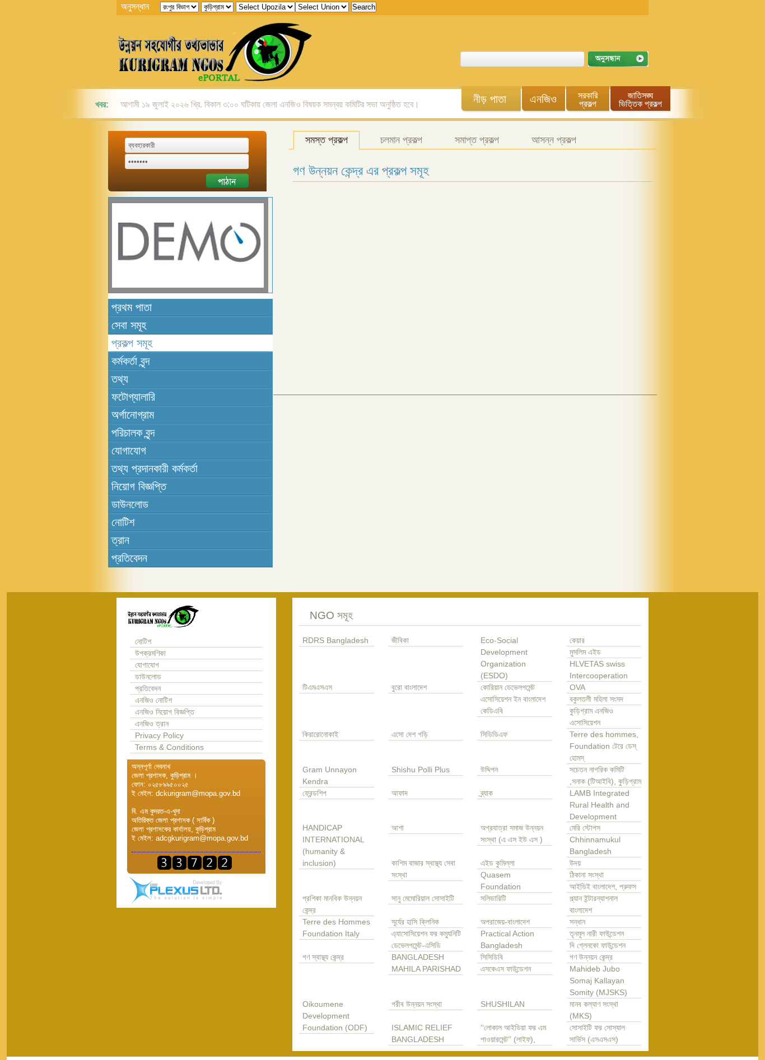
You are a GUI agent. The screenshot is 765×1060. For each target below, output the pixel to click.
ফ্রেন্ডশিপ (314, 793)
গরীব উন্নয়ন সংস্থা (416, 1004)
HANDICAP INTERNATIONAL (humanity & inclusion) (333, 845)
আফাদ (399, 793)
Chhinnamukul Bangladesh (595, 846)
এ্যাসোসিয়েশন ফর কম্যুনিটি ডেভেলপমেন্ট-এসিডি (426, 940)
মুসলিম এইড (585, 652)
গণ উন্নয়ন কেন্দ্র (591, 957)
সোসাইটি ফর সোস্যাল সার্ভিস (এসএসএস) (597, 1034)
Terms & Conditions (169, 747)
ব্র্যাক (487, 793)
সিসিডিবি (492, 957)
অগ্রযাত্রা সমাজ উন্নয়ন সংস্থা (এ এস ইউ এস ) (512, 834)
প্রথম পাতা (131, 307)
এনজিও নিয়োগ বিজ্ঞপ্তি (164, 712)
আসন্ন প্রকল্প (553, 140)
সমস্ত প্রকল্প (326, 140)
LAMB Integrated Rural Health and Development (599, 805)
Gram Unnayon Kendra (329, 776)
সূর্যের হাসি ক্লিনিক (415, 922)
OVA (577, 687)
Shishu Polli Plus (420, 770)
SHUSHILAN (503, 1004)
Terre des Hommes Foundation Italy (336, 928)
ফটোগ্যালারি (133, 397)
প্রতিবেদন (129, 558)
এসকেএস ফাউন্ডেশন (506, 969)
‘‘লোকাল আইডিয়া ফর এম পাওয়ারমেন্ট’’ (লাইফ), (513, 1034)
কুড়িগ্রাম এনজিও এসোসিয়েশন (591, 717)
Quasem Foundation (501, 881)
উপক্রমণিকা (150, 653)
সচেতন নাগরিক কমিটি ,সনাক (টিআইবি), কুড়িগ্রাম (605, 776)
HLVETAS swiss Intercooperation (599, 670)
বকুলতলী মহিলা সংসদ (596, 699)
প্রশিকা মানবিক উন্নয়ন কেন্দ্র (332, 904)
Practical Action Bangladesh (507, 940)
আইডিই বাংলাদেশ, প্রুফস (603, 887)
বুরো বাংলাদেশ (409, 687)
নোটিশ (122, 522)
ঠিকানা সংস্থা (587, 875)
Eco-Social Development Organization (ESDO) (504, 658)
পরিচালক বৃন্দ (133, 432)
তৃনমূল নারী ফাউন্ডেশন (597, 934)
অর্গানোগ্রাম (132, 415)
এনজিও (543, 99)
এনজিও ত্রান (152, 724)
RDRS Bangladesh (335, 640)
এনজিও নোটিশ (153, 700)
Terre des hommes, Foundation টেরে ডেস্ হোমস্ (604, 746)
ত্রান (120, 540)
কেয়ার (577, 640)
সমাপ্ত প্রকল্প (477, 140)
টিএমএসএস (317, 687)
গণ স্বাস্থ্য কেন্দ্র (323, 957)
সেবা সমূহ (128, 325)
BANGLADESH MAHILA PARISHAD (426, 963)
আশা (397, 828)
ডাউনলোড (129, 504)
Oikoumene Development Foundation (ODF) (334, 1016)
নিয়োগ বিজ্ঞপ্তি (138, 486)
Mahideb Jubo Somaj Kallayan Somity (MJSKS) (598, 981)
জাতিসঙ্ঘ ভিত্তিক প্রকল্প (640, 100)
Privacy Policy (159, 735)
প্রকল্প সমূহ (131, 343)
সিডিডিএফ (494, 734)
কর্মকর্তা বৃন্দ (130, 361)
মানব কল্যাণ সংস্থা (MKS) (594, 1010)
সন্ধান (577, 922)
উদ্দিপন (489, 770)
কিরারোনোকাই (320, 734)
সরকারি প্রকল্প (588, 100)
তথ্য (119, 379)
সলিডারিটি (493, 898)
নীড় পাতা (489, 99)
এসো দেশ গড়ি (409, 734)
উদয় (575, 863)
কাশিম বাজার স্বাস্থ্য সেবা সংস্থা (423, 869)
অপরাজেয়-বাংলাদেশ (505, 922)
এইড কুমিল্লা (498, 863)
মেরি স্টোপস (585, 828)
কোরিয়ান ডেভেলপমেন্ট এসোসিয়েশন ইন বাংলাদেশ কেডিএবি (513, 699)
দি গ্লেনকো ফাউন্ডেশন (598, 945)
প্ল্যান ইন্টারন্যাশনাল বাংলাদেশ (594, 904)
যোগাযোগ (128, 450)
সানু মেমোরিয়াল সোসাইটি (422, 898)
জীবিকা (400, 640)
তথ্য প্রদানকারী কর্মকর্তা (154, 468)
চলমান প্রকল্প (401, 140)
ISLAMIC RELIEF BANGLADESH (422, 1034)
